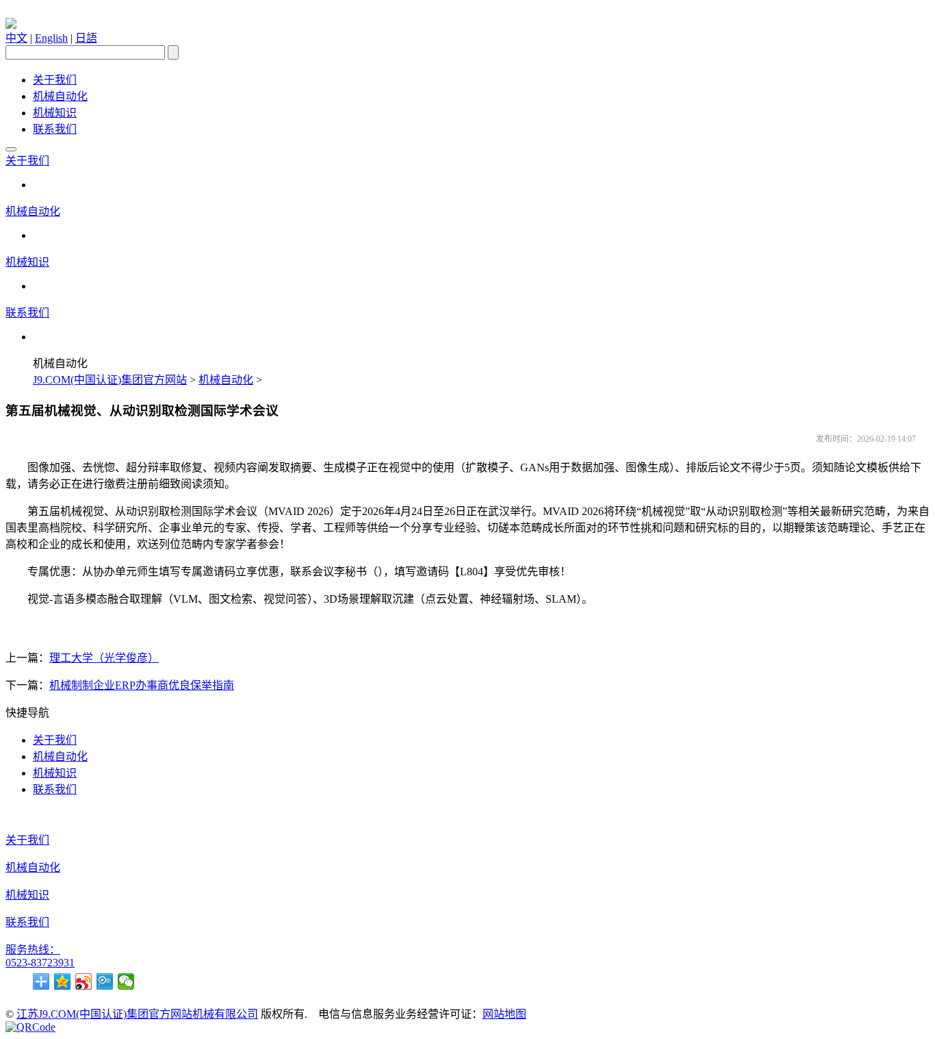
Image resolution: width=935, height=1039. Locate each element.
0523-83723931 (40, 962)
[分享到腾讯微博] (105, 981)
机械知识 (55, 112)
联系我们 (55, 129)
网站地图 (504, 1014)
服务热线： (32, 949)
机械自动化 (60, 96)
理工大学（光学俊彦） (104, 658)
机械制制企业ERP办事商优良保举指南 (141, 685)
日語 (86, 38)
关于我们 (55, 80)
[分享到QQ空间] (62, 981)
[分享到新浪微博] (83, 981)
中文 (16, 38)
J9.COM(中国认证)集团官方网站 (110, 380)
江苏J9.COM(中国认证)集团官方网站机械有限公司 (137, 1014)
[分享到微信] (126, 981)
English (51, 38)
